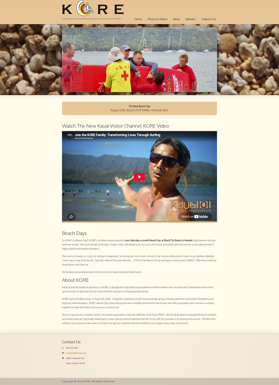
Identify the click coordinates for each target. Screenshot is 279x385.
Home (138, 19)
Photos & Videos (157, 19)
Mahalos (191, 19)
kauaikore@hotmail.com (76, 353)
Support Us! (209, 19)
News (176, 19)
